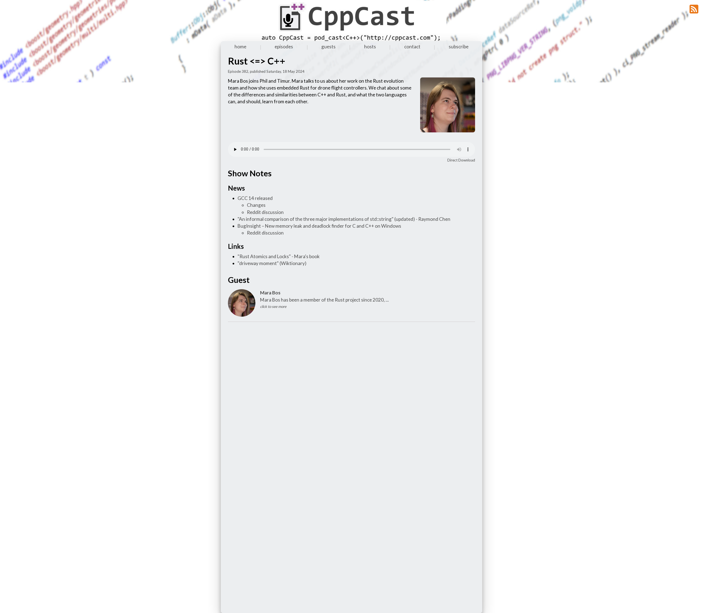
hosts (370, 46)
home (240, 46)
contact (412, 46)
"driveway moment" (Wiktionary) (272, 263)
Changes (256, 205)
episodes (284, 46)
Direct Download (461, 160)
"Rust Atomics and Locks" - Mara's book (279, 256)
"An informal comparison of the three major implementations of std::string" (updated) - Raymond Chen (344, 219)
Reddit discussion (265, 212)
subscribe (458, 46)
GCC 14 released (255, 198)
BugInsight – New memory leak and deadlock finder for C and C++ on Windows (319, 226)
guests (328, 46)
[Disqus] (351, 395)
